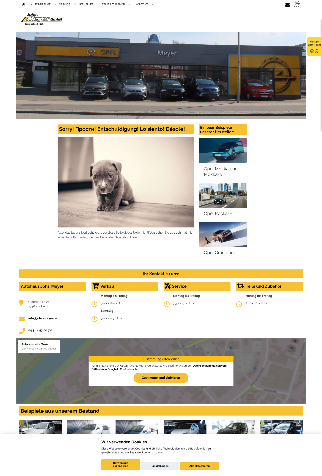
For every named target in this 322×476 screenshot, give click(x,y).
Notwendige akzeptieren (120, 464)
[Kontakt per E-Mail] (287, 4)
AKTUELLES (86, 4)
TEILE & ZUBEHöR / (116, 4)
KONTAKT (142, 4)
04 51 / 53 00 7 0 (40, 330)
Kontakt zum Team (314, 43)
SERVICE (64, 4)
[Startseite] (297, 4)
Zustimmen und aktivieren (161, 378)
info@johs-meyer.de (42, 318)
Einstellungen (160, 465)
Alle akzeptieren (199, 465)
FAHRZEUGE (43, 4)
